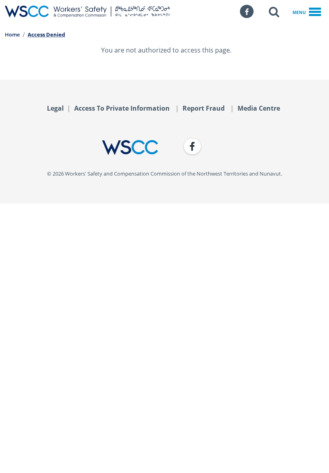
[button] (274, 11)
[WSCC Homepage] (81, 147)
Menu (299, 12)
